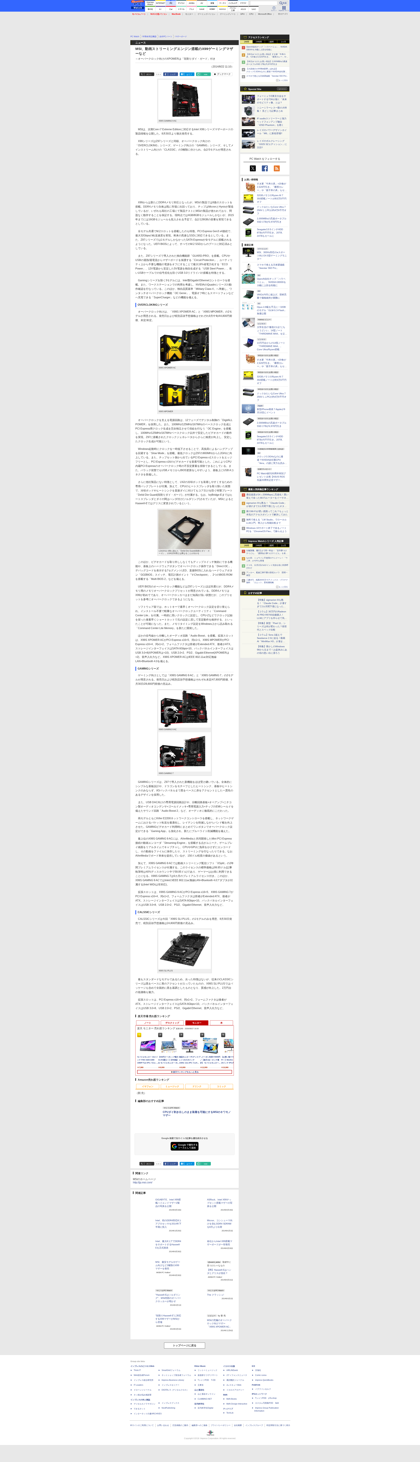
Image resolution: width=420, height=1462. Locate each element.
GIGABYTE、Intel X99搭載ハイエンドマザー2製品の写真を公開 (168, 1202)
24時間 (259, 42)
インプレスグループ (254, 1425)
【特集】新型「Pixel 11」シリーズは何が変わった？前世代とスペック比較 (272, 626)
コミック (221, 1086)
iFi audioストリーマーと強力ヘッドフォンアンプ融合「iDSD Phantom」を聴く (271, 121)
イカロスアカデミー (235, 1390)
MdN (225, 1395)
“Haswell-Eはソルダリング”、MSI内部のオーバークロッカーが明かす (168, 1298)
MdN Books (231, 1399)
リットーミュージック (207, 1370)
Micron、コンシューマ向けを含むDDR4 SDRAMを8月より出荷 (219, 1223)
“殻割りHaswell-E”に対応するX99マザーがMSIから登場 (168, 1318)
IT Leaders (138, 1385)
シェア (173, 74)
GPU (242, 14)
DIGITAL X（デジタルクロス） (175, 1390)
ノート (147, 1023)
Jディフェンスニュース (236, 1375)
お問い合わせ (163, 1425)
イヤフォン (147, 1086)
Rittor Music (200, 1366)
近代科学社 (199, 1404)
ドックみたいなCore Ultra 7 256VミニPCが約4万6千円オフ (271, 210)
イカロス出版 (229, 1366)
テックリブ (228, 1409)
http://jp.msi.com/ (142, 1182)
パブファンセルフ (263, 1389)
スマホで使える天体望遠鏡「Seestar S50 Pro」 (267, 76)
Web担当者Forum (141, 1375)
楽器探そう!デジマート (208, 1375)
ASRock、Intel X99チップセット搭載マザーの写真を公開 (219, 1202)
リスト (158, 74)
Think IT (137, 1370)
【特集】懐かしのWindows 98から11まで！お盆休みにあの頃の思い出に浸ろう (272, 649)
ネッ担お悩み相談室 (142, 1395)
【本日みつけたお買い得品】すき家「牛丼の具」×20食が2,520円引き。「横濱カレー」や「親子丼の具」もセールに (266, 57)
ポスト (149, 74)
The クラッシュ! (215, 1294)
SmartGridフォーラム (171, 1370)
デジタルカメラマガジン (144, 1404)
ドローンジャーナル (142, 1390)
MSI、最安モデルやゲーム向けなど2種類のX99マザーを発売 (167, 1265)
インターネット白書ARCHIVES (148, 1414)
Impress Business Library (173, 1380)
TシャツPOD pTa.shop (266, 1398)
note (205, 74)
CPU (251, 14)
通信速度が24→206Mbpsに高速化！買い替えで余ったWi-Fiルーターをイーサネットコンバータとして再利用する (267, 497)
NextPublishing (168, 1408)
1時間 (246, 42)
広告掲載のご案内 (180, 1425)
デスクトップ (172, 1023)
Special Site (254, 89)
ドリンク (196, 1086)
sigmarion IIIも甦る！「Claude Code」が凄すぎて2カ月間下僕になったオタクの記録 (266, 506)
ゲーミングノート (228, 14)
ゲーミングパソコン (206, 14)
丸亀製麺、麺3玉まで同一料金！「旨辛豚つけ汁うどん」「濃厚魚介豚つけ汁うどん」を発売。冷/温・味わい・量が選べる (266, 553)
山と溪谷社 (199, 1390)
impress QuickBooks (264, 1380)
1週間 (271, 42)
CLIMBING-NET (205, 1399)
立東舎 (201, 1385)
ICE (253, 1366)
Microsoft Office (265, 14)
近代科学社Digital (205, 1408)
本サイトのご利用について (142, 1425)
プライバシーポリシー (221, 1425)
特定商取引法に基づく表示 (278, 1425)
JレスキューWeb (233, 1385)
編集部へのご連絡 (199, 1425)
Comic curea (260, 1375)
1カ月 (283, 42)
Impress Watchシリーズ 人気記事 (266, 541)
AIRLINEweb (232, 1370)
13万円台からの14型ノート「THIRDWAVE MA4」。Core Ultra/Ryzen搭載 (271, 346)
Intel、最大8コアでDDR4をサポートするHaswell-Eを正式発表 (168, 1244)
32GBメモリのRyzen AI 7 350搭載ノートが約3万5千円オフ (271, 198)
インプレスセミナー (170, 1385)
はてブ (189, 74)
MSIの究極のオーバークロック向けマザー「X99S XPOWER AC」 (219, 1323)
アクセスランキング (258, 37)
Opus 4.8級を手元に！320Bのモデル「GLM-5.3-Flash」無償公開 (271, 310)
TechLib (229, 1413)
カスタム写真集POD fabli (267, 1403)
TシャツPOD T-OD (207, 1380)
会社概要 (238, 1425)
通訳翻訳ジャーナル (235, 1380)
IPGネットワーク (259, 1394)
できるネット (140, 1409)
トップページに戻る (184, 1345)
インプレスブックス (170, 1403)
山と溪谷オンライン (206, 1394)
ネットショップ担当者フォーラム (176, 1375)
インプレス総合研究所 (143, 1380)
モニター (189, 14)
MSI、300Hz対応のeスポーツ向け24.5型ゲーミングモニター (272, 255)
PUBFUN (256, 1385)
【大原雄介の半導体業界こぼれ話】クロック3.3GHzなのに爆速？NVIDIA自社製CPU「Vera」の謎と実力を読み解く (265, 72)
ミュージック (172, 1086)
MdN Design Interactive (236, 1404)
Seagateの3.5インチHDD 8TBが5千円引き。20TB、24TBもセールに (270, 232)
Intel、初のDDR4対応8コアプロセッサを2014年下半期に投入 (168, 1223)
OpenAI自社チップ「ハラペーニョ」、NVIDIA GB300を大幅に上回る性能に (271, 282)
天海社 (258, 1370)
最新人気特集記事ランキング (263, 489)
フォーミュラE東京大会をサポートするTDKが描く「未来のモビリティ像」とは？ (272, 99)
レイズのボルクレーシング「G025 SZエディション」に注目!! (272, 144)
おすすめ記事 (255, 593)
